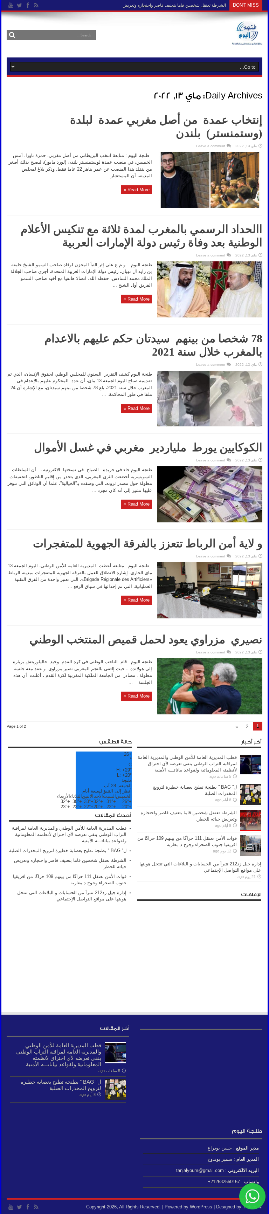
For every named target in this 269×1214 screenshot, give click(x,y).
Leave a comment (210, 146)
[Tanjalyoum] (247, 40)
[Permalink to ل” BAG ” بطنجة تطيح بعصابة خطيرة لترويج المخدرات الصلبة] (250, 803)
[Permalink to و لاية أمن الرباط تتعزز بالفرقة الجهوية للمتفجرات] (209, 616)
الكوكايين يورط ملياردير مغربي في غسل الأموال (146, 447)
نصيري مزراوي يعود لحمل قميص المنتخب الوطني (145, 639)
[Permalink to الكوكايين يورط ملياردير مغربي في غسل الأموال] (209, 520)
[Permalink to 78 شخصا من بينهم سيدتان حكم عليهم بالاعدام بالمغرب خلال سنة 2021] (209, 424)
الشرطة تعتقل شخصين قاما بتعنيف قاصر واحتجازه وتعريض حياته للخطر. (162, 5)
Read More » (137, 189)
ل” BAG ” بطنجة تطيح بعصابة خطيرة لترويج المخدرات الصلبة (67, 850)
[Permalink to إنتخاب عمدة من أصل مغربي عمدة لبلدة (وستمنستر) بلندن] (209, 206)
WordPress (201, 1206)
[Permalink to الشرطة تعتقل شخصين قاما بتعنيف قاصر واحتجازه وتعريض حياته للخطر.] (250, 829)
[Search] (12, 35)
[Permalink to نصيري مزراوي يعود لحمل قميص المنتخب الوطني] (209, 712)
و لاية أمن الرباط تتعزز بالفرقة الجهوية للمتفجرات (147, 543)
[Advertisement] (199, 953)
